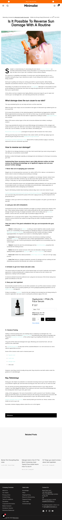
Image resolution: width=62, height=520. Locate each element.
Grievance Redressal (8, 510)
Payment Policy (26, 499)
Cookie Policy (6, 497)
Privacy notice (6, 495)
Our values (5, 492)
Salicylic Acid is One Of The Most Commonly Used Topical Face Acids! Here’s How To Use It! (30, 463)
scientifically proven (12, 346)
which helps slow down (37, 254)
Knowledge (25, 490)
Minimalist (16, 518)
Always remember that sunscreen (14, 399)
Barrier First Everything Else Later (10, 461)
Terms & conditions (7, 499)
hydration (19, 292)
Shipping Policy (26, 495)
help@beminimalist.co (48, 501)
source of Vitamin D (45, 69)
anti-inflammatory (41, 245)
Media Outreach (6, 506)
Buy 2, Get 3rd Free (31, 1)
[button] (7, 6)
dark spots (26, 251)
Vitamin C (24, 229)
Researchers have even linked (13, 131)
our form (48, 499)
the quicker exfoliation (17, 337)
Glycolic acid (11, 355)
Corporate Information (8, 503)
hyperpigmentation (52, 115)
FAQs (23, 492)
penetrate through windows (31, 136)
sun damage (34, 86)
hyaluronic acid (9, 289)
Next (53, 1)
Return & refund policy (28, 497)
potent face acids (27, 335)
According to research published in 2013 (15, 139)
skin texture (15, 238)
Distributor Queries (7, 508)
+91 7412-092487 (47, 492)
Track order (25, 501)
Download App (26, 503)
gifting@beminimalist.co (50, 507)
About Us (5, 490)
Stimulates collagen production (15, 232)
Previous (9, 1)
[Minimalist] (31, 6)
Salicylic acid (11, 361)
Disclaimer (5, 501)
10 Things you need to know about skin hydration (52, 461)
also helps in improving (38, 251)
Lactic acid (11, 358)
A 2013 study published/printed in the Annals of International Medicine (23, 193)
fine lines (49, 212)
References (10, 415)
